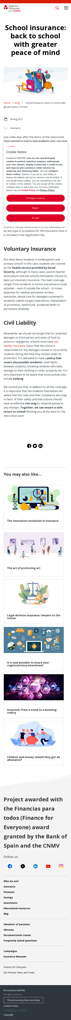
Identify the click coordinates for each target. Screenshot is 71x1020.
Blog (17, 102)
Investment (11, 902)
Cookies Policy (11, 1005)
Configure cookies (15, 1010)
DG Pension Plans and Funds (19, 972)
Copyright (8, 1014)
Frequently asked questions (20, 940)
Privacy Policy (47, 190)
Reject (35, 208)
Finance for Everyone (15, 967)
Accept (35, 218)
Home (7, 102)
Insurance (15, 128)
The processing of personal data (23, 1000)
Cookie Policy (28, 190)
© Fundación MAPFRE (14, 990)
